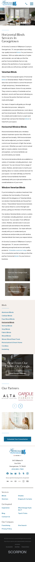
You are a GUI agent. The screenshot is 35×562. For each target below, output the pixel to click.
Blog (3, 513)
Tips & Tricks (22, 513)
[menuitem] (17, 312)
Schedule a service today (17, 250)
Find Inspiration (13, 291)
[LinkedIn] (11, 473)
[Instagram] (27, 473)
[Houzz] (23, 473)
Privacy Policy (7, 529)
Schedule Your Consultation (17, 439)
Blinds (4, 496)
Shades (21, 496)
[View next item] (20, 406)
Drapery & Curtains (25, 499)
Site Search (22, 525)
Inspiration (6, 508)
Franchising (6, 525)
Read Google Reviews (18, 373)
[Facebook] (8, 473)
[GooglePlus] (15, 473)
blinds (19, 52)
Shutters (5, 499)
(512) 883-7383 (18, 469)
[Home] (9, 3)
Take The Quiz (13, 277)
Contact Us (6, 517)
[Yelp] (19, 473)
